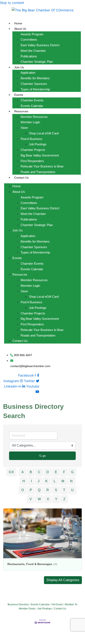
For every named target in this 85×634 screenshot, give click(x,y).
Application (28, 72)
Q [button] (39, 490)
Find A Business (31, 139)
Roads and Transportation (38, 172)
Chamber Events (32, 100)
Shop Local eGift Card (44, 133)
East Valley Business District (40, 45)
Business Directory (18, 604)
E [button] (56, 472)
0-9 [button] (11, 472)
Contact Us (21, 177)
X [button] (48, 499)
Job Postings (37, 144)
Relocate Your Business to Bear (42, 166)
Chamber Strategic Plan (37, 61)
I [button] (31, 481)
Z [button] (64, 499)
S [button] (56, 490)
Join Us (19, 67)
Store (24, 127)
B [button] (31, 472)
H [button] (23, 481)
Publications (29, 56)
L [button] (54, 481)
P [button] (31, 490)
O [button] (22, 490)
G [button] (72, 472)
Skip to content (12, 3)
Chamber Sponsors (34, 83)
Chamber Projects (33, 150)
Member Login (30, 122)
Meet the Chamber (33, 50)
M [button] (62, 481)
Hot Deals (57, 604)
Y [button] (56, 499)
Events (18, 94)
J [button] (38, 481)
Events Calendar (32, 106)
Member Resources (34, 117)
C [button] (39, 472)
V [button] (31, 499)
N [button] (71, 481)
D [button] (47, 472)
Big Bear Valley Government (40, 155)
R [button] (47, 490)
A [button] (22, 472)
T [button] (64, 490)
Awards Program (32, 34)
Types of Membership (35, 89)
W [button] (39, 499)
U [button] (72, 490)
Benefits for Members (35, 78)
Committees (29, 39)
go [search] (44, 455)
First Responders (32, 161)
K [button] (46, 481)
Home (18, 23)
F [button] (64, 472)
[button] (63, 580)
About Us (20, 28)
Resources (21, 111)
